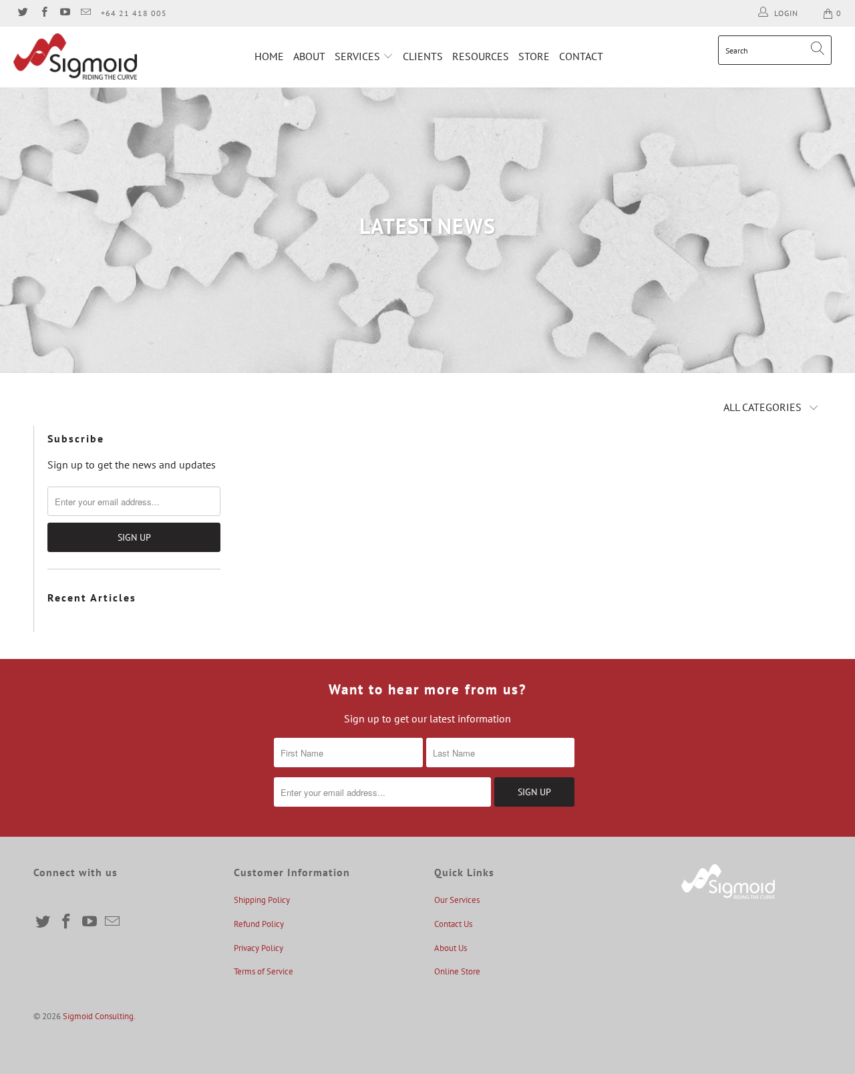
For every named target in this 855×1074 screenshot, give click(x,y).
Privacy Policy (258, 948)
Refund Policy (259, 924)
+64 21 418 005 (134, 13)
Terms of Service (263, 971)
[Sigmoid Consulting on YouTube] (64, 13)
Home (269, 56)
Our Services (457, 900)
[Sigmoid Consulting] (75, 56)
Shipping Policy (262, 900)
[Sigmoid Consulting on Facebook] (43, 13)
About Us (450, 948)
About (309, 56)
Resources (480, 56)
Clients (423, 56)
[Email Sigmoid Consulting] (85, 13)
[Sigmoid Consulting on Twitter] (22, 13)
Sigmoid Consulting (98, 1016)
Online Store (457, 971)
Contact (581, 56)
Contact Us (453, 924)
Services (359, 56)
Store (534, 56)
